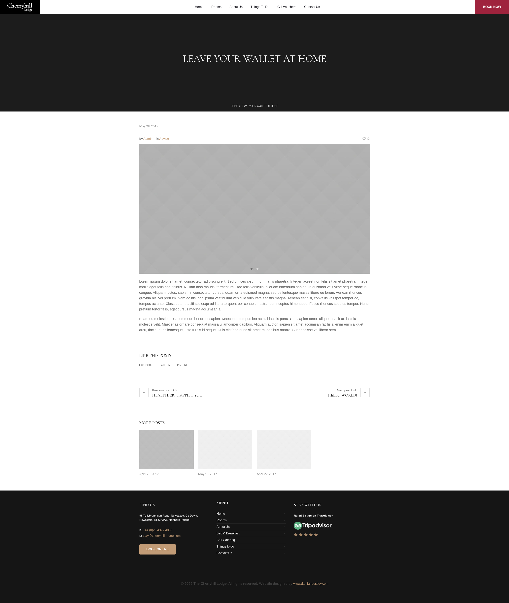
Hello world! (342, 395)
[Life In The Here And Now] (284, 449)
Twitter (164, 365)
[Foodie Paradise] (225, 449)
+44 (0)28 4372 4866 (157, 530)
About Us (223, 526)
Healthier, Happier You (177, 395)
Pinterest (184, 365)
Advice (164, 138)
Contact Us (224, 553)
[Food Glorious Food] (166, 449)
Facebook (146, 365)
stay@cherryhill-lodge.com (162, 535)
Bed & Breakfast (228, 533)
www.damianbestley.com (310, 583)
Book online (157, 549)
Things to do (225, 546)
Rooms (222, 520)
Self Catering (226, 540)
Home (234, 106)
